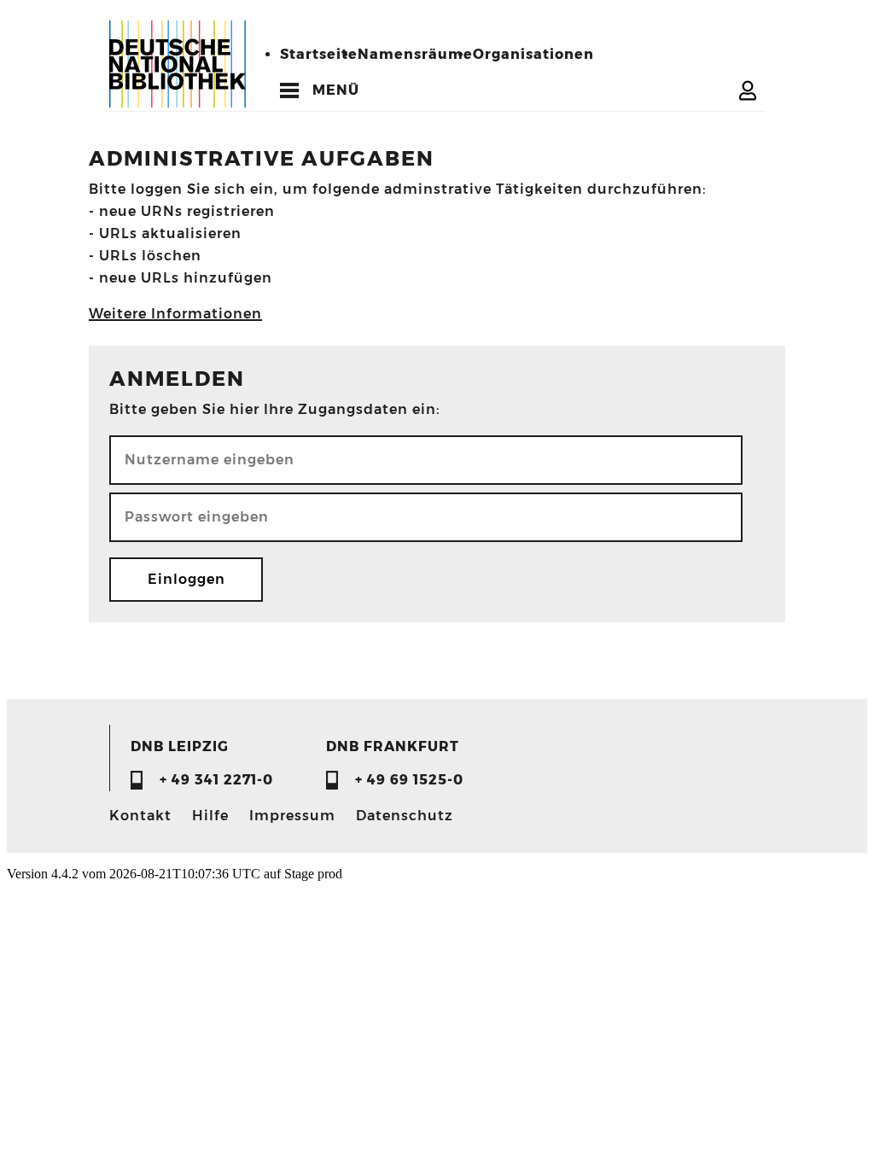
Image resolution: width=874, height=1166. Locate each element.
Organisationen (533, 54)
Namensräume (415, 54)
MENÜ (335, 90)
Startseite (319, 54)
